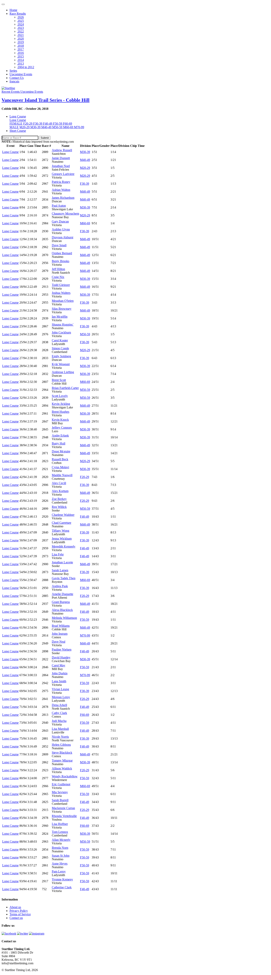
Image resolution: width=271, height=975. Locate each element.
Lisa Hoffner (60, 824)
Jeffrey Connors (62, 427)
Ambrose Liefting (63, 372)
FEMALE (16, 123)
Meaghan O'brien (63, 300)
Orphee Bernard (62, 253)
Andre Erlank (60, 435)
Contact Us (17, 77)
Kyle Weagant (61, 364)
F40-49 (48, 123)
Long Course (18, 120)
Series (13, 70)
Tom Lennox (60, 832)
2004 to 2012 (25, 67)
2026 (20, 17)
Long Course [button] (18, 116)
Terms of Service (20, 914)
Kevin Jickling (61, 403)
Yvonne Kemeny (62, 879)
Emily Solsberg (61, 356)
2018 (20, 45)
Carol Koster (60, 340)
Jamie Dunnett (61, 158)
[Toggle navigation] (3, 4)
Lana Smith (59, 681)
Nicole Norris (60, 736)
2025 (20, 20)
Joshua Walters (61, 292)
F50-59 (58, 123)
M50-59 (57, 127)
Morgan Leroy (61, 697)
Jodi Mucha (59, 721)
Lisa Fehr (58, 554)
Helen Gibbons (61, 744)
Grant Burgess (61, 602)
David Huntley (61, 657)
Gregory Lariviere (63, 174)
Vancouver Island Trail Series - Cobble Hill (45, 100)
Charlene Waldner (63, 514)
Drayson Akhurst (62, 237)
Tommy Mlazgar (62, 760)
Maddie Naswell (62, 475)
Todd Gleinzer (61, 285)
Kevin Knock (60, 419)
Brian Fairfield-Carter (65, 388)
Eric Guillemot (61, 784)
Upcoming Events (21, 74)
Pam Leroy (59, 871)
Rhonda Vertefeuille (64, 816)
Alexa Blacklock (62, 610)
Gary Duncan (60, 221)
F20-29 (28, 123)
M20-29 (24, 127)
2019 (20, 42)
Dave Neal (58, 641)
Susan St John (60, 855)
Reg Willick (59, 507)
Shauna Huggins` (63, 324)
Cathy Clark (59, 713)
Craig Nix (58, 277)
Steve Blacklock (62, 752)
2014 (20, 60)
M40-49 (46, 127)
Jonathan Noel (61, 166)
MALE (14, 127)
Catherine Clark (62, 887)
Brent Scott (59, 380)
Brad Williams (61, 625)
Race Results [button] (18, 13)
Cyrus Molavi (60, 467)
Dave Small (59, 245)
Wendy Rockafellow (65, 776)
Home (13, 10)
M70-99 (79, 127)
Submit (45, 137)
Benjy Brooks (60, 261)
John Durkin (59, 673)
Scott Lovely (60, 396)
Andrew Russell (62, 150)
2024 (20, 24)
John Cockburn (61, 332)
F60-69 (67, 123)
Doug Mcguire (61, 451)
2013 (20, 63)
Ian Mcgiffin (59, 316)
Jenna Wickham (62, 538)
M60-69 (68, 127)
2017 (20, 49)
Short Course (18, 130)
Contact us (16, 918)
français (14, 81)
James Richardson (63, 197)
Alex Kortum (60, 491)
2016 (20, 52)
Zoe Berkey (59, 499)
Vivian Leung (60, 689)
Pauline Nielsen (61, 649)
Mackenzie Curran (63, 808)
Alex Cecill (59, 483)
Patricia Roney (61, 182)
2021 (20, 35)
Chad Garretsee (61, 522)
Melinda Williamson (64, 617)
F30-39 (38, 123)
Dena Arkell (59, 705)
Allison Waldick (62, 768)
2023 (20, 28)
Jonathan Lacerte (62, 562)
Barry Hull (58, 443)
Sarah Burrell (60, 800)
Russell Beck (60, 459)
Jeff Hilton (58, 269)
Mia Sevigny (60, 792)
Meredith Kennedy (63, 546)
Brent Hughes (60, 411)
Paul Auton (59, 205)
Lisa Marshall (60, 728)
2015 (20, 56)
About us (15, 907)
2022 (20, 31)
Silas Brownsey (61, 308)
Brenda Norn (60, 847)
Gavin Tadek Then (63, 578)
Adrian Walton (61, 189)
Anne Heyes (59, 863)
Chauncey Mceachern (65, 213)
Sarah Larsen (60, 570)
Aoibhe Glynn (61, 229)
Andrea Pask (60, 586)
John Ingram (59, 633)
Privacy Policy (19, 910)
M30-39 (35, 127)
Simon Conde (60, 348)
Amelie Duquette (62, 594)
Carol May (58, 665)
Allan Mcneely (61, 839)
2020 (20, 38)
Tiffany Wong (60, 530)
